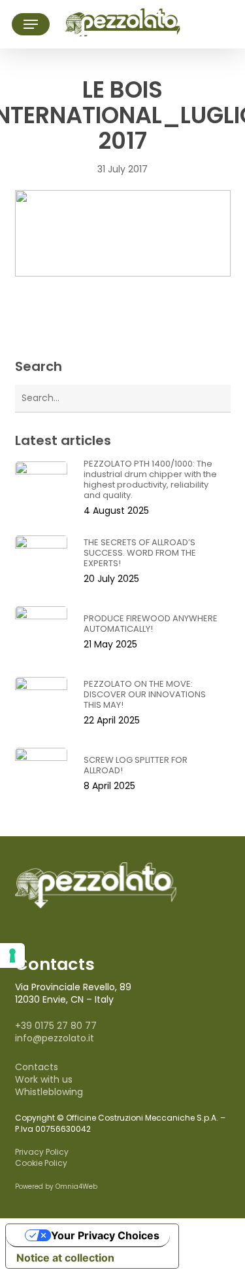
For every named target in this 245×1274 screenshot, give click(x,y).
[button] (31, 24)
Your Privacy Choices (105, 1235)
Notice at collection (65, 1257)
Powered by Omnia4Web (56, 1186)
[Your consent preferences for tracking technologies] (12, 955)
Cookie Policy (41, 1162)
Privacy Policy (42, 1151)
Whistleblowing (49, 1091)
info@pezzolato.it (54, 1038)
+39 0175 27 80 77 (56, 1025)
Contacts (36, 1066)
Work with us (44, 1079)
